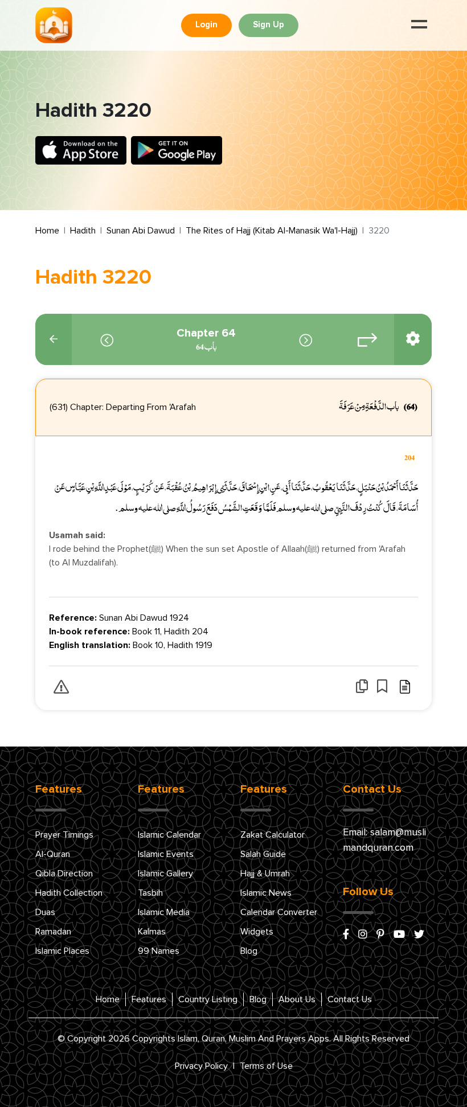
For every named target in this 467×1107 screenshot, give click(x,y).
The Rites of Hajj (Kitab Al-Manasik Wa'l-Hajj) (272, 230)
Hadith (83, 230)
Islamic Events (166, 854)
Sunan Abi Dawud (140, 230)
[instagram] (362, 935)
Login (206, 24)
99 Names (158, 951)
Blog (248, 951)
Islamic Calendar (169, 834)
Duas (45, 912)
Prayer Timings (64, 834)
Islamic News (266, 892)
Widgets (256, 931)
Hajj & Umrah (265, 873)
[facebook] (346, 935)
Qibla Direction (64, 873)
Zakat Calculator (272, 834)
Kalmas (152, 931)
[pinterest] (380, 935)
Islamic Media (164, 912)
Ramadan (53, 931)
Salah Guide (263, 854)
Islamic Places (62, 951)
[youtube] (399, 935)
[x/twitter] (419, 935)
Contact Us (349, 999)
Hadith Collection (69, 892)
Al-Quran (52, 854)
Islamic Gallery (165, 873)
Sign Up (268, 24)
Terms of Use (266, 1066)
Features (149, 999)
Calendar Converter (278, 912)
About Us (297, 999)
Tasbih (150, 892)
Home (47, 230)
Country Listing (207, 999)
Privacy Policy (201, 1066)
